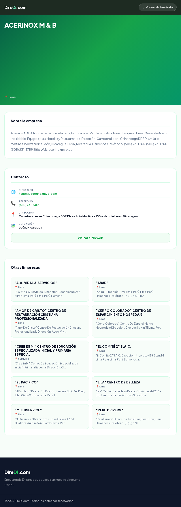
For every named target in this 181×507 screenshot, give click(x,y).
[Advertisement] (90, 62)
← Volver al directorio (158, 7)
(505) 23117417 (29, 205)
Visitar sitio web (90, 238)
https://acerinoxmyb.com (38, 193)
